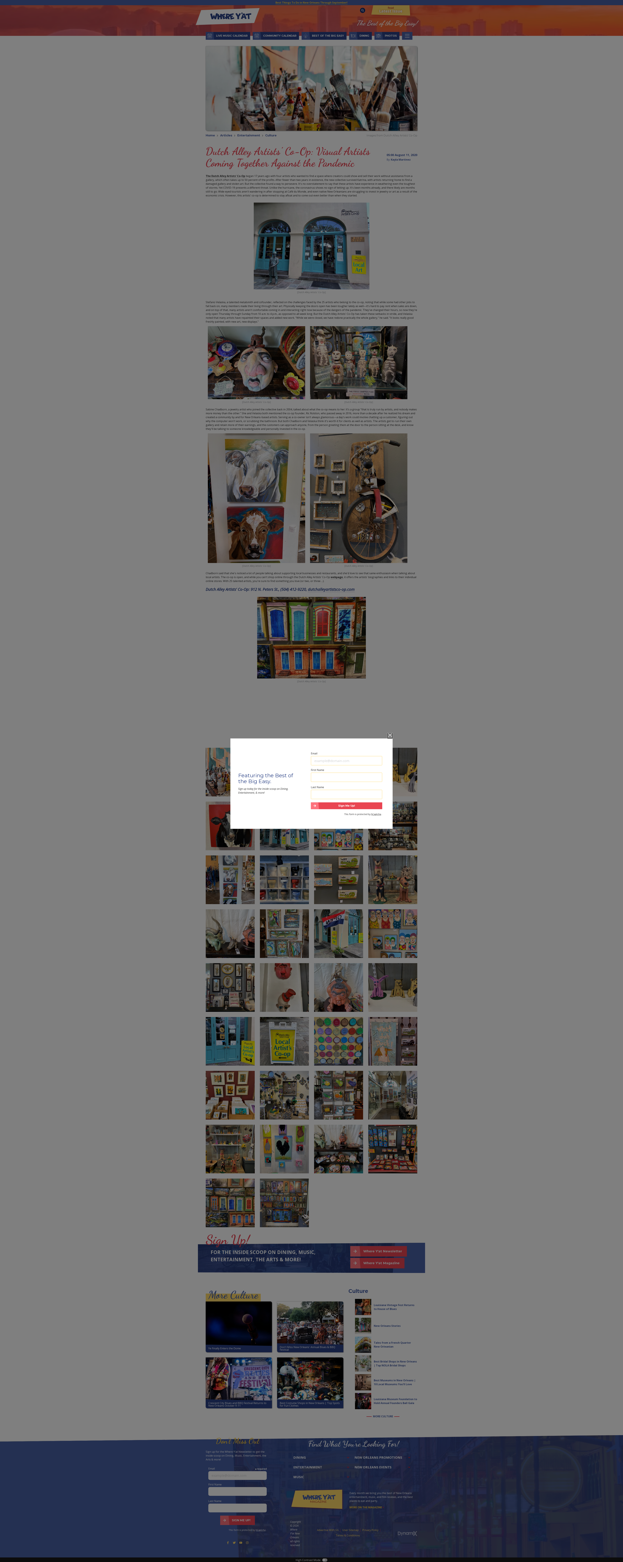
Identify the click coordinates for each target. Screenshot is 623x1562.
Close (390, 736)
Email (314, 753)
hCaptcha (376, 814)
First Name (317, 770)
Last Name (317, 787)
